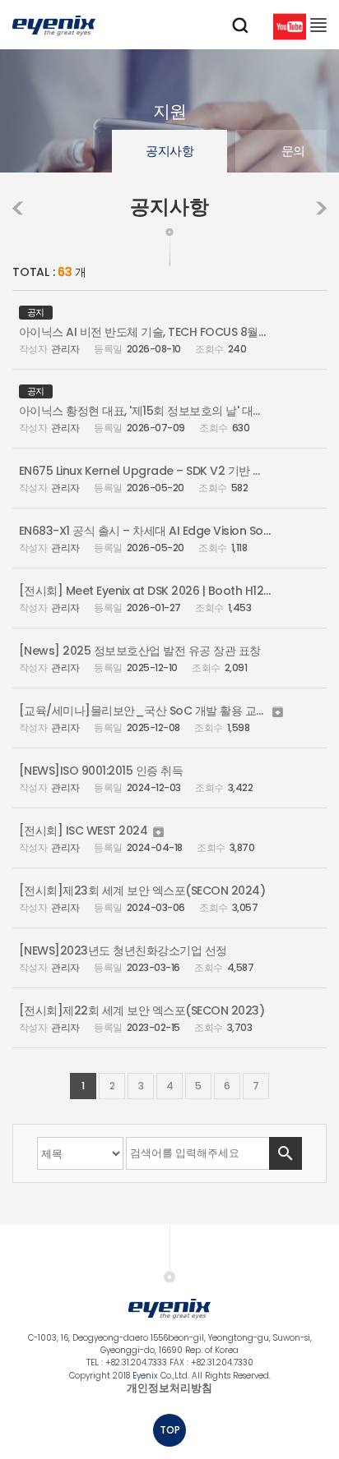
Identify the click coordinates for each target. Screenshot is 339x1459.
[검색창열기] (240, 25)
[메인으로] (53, 24)
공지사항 (169, 150)
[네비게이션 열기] (318, 24)
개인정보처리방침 (169, 1388)
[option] (169, 151)
